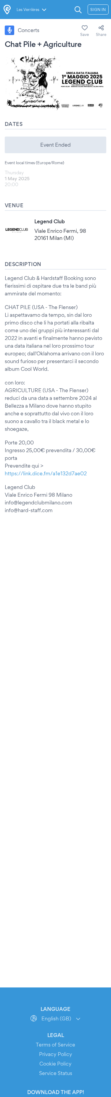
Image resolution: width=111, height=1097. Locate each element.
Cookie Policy (55, 1063)
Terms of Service (55, 1044)
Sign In (98, 9)
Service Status (55, 1073)
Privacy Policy (55, 1054)
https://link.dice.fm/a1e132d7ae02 (46, 473)
